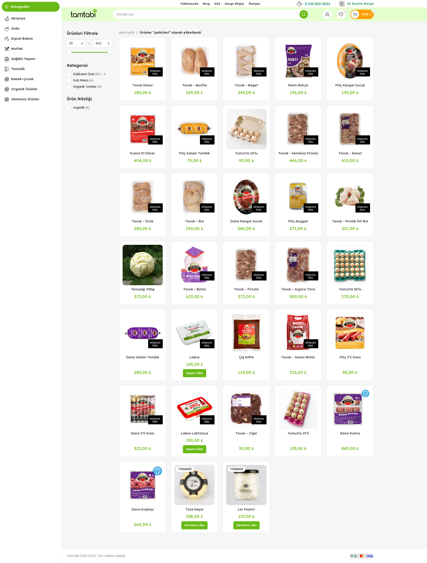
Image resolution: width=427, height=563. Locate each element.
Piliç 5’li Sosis (350, 357)
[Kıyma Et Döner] (143, 129)
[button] (104, 74)
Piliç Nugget (298, 221)
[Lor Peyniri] (246, 485)
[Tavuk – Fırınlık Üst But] (350, 197)
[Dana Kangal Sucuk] (246, 197)
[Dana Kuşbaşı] (143, 485)
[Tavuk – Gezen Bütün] (298, 333)
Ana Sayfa (126, 33)
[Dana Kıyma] (350, 409)
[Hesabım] (327, 14)
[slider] (69, 52)
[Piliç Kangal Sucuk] (350, 61)
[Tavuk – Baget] (246, 61)
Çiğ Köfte (246, 357)
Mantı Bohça (298, 85)
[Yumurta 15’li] (298, 409)
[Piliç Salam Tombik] (194, 129)
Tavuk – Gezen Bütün (298, 357)
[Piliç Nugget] (298, 197)
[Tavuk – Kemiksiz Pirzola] (298, 129)
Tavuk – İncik (142, 221)
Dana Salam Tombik (142, 357)
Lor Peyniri (246, 509)
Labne (194, 357)
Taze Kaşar (194, 509)
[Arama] (303, 14)
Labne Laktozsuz (194, 433)
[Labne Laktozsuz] (194, 409)
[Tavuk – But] (194, 197)
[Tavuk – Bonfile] (194, 61)
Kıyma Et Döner (142, 153)
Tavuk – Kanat (350, 153)
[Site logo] (83, 14)
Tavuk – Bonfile (194, 85)
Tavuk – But (194, 221)
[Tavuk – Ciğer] (246, 409)
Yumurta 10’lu (246, 153)
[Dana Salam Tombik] (143, 333)
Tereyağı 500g (142, 289)
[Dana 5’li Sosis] (143, 409)
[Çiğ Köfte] (246, 333)
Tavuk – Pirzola (246, 289)
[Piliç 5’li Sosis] (350, 333)
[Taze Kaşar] (194, 485)
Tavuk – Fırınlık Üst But (350, 221)
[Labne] (194, 333)
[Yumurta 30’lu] (350, 265)
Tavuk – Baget (246, 85)
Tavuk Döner (142, 85)
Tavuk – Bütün (194, 289)
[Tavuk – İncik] (143, 197)
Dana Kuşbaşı (143, 509)
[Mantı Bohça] (298, 61)
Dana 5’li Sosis (142, 433)
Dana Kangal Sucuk (246, 221)
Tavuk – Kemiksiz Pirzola (298, 153)
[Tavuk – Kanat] (350, 129)
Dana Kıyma (350, 433)
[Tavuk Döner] (143, 61)
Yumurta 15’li (298, 433)
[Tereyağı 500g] (143, 265)
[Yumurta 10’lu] (246, 129)
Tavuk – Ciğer (246, 433)
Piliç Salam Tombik (194, 153)
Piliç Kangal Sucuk (350, 85)
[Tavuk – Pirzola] (246, 265)
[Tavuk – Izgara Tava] (298, 265)
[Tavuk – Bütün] (194, 265)
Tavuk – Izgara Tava (298, 289)
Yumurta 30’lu (350, 289)
